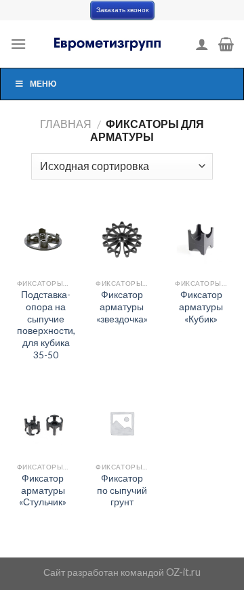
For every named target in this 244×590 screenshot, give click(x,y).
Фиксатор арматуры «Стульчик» (42, 490)
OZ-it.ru (183, 572)
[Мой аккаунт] (202, 44)
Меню (43, 84)
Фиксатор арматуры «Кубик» (201, 306)
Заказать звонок (122, 10)
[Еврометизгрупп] (108, 44)
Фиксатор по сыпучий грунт (122, 490)
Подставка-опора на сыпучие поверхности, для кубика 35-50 (46, 324)
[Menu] (18, 43)
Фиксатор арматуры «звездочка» (122, 306)
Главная (66, 123)
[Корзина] (226, 44)
